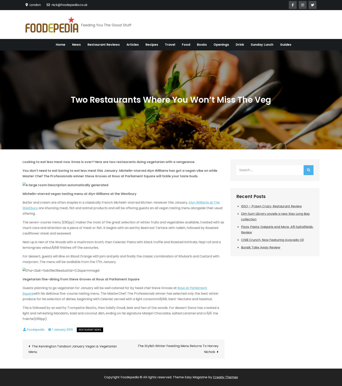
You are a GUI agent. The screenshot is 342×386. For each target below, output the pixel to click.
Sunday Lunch (262, 44)
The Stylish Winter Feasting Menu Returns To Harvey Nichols (178, 349)
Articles (132, 44)
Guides (285, 44)
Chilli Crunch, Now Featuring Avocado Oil (272, 240)
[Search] (309, 170)
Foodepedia (35, 330)
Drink (240, 44)
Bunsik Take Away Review (260, 247)
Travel (170, 44)
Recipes (151, 44)
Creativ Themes (225, 377)
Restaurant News (90, 329)
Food (186, 44)
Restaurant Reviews (103, 44)
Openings (221, 44)
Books (202, 44)
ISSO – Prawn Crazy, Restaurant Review (271, 206)
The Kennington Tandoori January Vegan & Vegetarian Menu (72, 349)
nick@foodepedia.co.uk (69, 5)
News (76, 44)
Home (60, 44)
